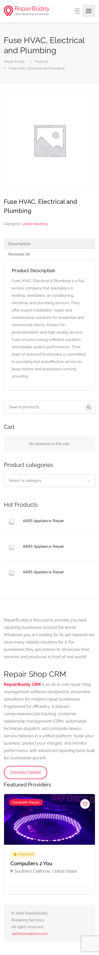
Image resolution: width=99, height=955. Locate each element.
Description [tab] (19, 244)
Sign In (77, 11)
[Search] (89, 407)
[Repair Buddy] (27, 11)
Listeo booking (34, 224)
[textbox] (49, 480)
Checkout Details (25, 772)
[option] (49, 844)
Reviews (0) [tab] (19, 254)
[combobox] (49, 480)
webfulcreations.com (29, 933)
